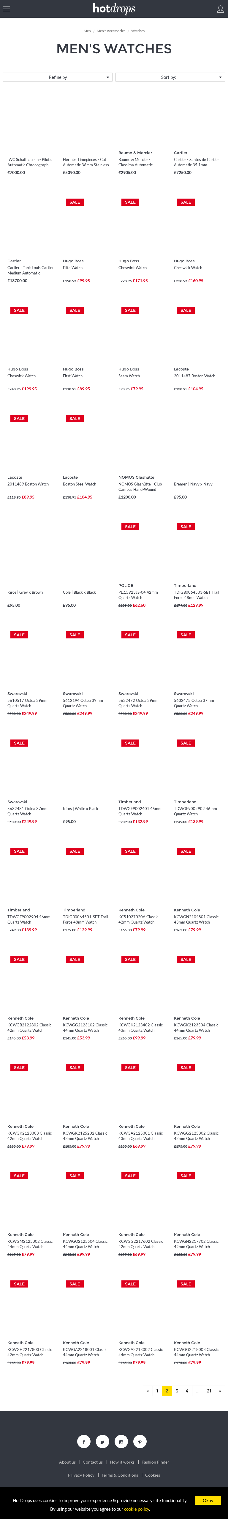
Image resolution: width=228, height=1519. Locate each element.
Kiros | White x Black (80, 808)
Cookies (152, 1475)
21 (209, 1391)
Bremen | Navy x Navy (193, 484)
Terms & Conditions (120, 1475)
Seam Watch (129, 375)
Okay (208, 1500)
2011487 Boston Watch (194, 375)
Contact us (93, 1462)
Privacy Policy (81, 1475)
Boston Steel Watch (79, 484)
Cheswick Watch (132, 267)
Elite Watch (73, 267)
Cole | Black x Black (79, 592)
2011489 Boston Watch (28, 484)
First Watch (73, 375)
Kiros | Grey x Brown (25, 592)
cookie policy (136, 1509)
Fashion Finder (155, 1462)
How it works (122, 1462)
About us (67, 1462)
